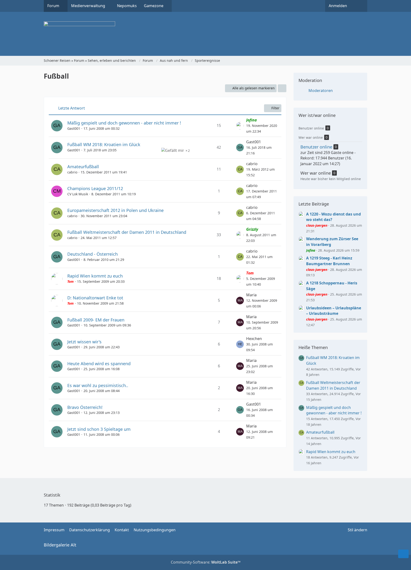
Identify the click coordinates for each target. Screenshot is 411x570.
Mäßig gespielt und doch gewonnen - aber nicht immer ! (124, 123)
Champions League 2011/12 (95, 188)
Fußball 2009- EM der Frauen (95, 320)
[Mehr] (282, 88)
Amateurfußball (83, 166)
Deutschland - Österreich (92, 254)
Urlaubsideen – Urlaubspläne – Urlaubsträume (333, 310)
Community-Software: (205, 562)
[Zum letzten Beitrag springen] (240, 125)
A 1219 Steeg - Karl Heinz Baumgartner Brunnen (329, 260)
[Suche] (359, 6)
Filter (275, 108)
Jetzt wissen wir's (84, 342)
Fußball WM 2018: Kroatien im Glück (103, 144)
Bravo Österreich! (85, 407)
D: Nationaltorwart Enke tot (95, 298)
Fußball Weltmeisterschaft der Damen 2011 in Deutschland (126, 232)
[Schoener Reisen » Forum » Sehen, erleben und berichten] (205, 34)
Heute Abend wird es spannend (99, 363)
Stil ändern (357, 529)
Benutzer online (316, 147)
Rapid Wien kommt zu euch (95, 276)
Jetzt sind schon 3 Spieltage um (99, 429)
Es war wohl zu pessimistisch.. (97, 385)
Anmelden (338, 5)
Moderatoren (320, 90)
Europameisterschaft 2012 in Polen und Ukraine (115, 210)
